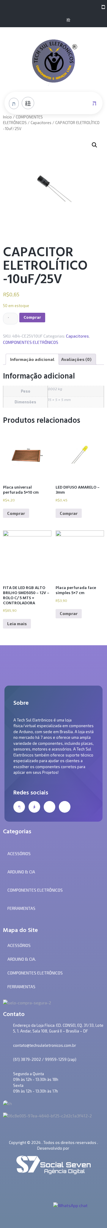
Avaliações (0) (76, 359)
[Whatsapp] (58, 20)
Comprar (32, 317)
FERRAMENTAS (21, 986)
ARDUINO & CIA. (21, 959)
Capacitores (41, 122)
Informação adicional (32, 359)
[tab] (32, 359)
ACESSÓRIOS (19, 945)
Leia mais (17, 623)
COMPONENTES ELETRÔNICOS (30, 342)
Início (7, 117)
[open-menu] (102, 6)
